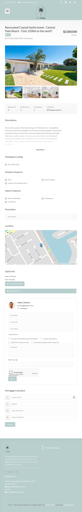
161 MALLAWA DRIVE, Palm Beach (19, 38)
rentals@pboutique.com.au (15, 492)
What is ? (13, 360)
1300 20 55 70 (11, 2)
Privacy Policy (50, 505)
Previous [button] (10, 68)
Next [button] (71, 68)
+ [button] (7, 232)
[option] (41, 65)
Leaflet (54, 264)
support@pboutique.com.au (28, 2)
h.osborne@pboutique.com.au (25, 305)
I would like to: (13, 334)
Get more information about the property (24, 339)
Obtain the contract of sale (20, 342)
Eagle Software (69, 505)
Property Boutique (52, 448)
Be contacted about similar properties (46, 342)
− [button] (7, 235)
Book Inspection (14, 291)
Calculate (10, 424)
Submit (12, 379)
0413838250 (23, 308)
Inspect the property (50, 339)
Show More (40, 150)
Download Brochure (15, 284)
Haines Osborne (23, 302)
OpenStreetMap (66, 264)
